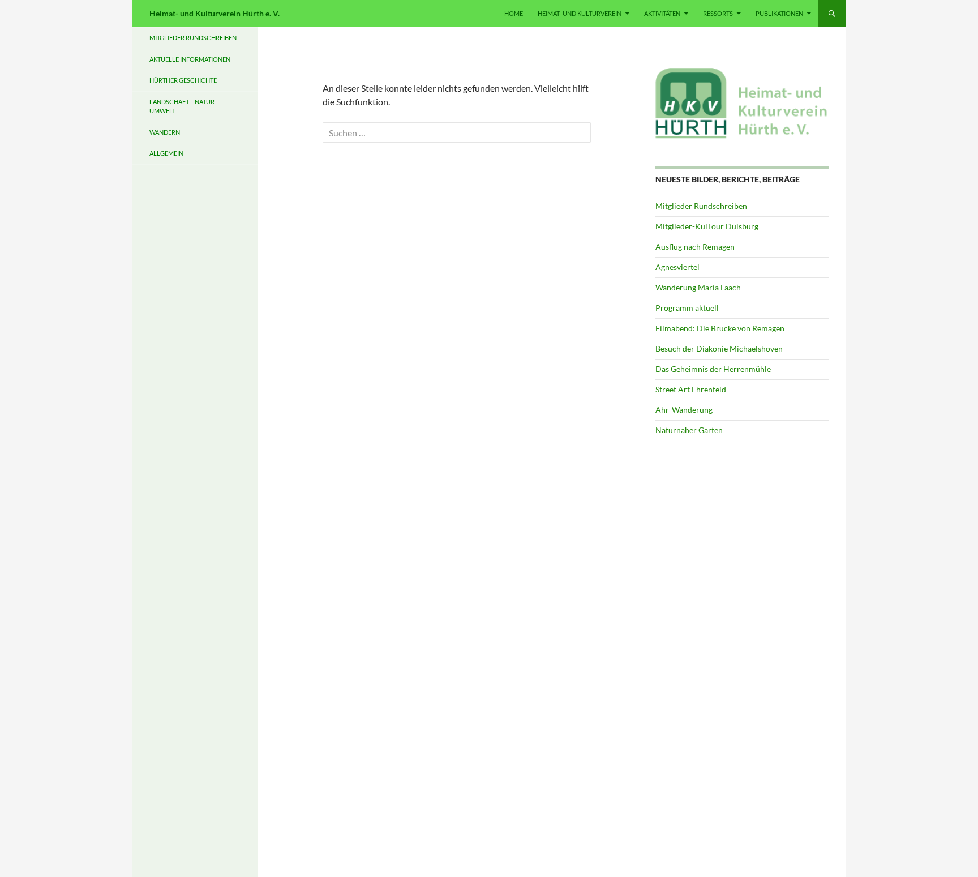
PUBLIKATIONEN (779, 13)
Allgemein (166, 153)
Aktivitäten (662, 13)
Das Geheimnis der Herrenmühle (713, 369)
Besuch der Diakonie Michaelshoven (719, 348)
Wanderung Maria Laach (698, 287)
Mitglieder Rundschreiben (701, 206)
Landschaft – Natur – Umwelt (184, 106)
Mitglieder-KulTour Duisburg (706, 226)
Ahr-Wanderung (684, 409)
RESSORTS (718, 13)
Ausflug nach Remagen (695, 246)
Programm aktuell (687, 308)
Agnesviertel (677, 267)
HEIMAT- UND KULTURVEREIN (579, 13)
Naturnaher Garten (689, 430)
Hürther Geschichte (183, 80)
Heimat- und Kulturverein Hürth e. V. (214, 13)
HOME (513, 13)
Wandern (164, 132)
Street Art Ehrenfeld (690, 389)
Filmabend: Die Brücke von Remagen (719, 328)
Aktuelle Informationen (189, 59)
